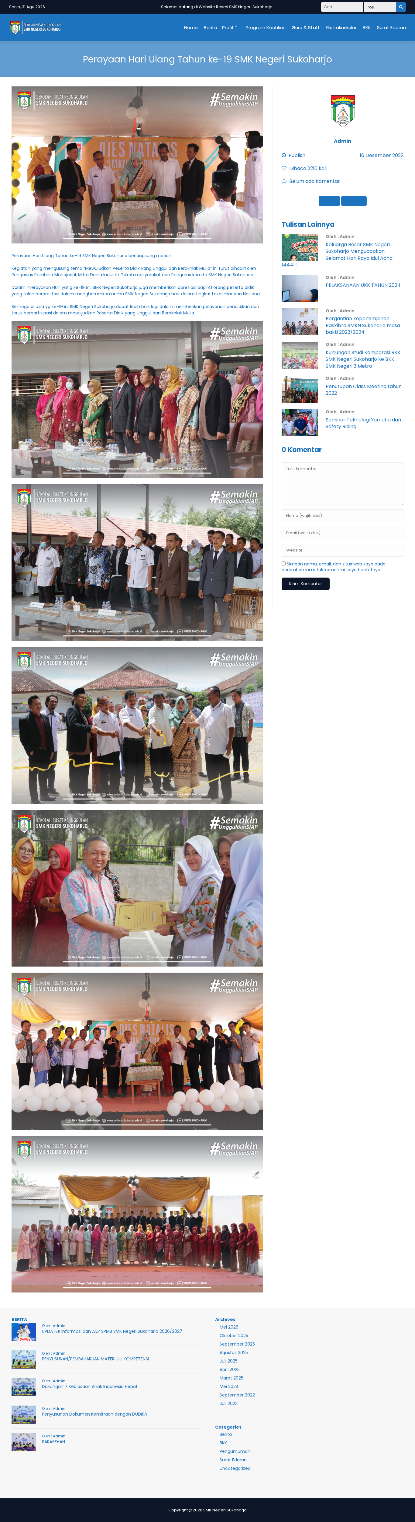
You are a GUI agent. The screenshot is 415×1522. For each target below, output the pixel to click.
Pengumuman (235, 1451)
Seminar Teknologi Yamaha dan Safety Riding (363, 423)
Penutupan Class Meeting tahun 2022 (364, 390)
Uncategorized (235, 1468)
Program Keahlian (266, 27)
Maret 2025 (231, 1378)
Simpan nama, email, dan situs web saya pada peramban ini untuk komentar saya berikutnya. (334, 567)
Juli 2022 (229, 1403)
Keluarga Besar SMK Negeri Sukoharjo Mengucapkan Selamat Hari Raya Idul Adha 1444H (337, 254)
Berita (210, 27)
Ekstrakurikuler (341, 27)
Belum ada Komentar (314, 181)
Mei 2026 (229, 1327)
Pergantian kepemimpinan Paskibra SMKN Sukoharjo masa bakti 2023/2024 (363, 325)
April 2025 (230, 1369)
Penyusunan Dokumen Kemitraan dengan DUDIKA (94, 1414)
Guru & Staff (306, 27)
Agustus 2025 (234, 1352)
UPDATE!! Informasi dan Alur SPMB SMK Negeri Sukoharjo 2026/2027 (112, 1331)
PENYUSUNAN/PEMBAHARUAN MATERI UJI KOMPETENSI (95, 1359)
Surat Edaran (391, 27)
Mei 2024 (229, 1386)
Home (191, 27)
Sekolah (354, 201)
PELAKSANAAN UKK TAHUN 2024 (363, 285)
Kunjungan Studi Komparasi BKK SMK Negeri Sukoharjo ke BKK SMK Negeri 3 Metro (363, 359)
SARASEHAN (53, 1442)
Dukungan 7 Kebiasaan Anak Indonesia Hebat (90, 1386)
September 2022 (237, 1395)
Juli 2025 (229, 1361)
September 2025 (237, 1344)
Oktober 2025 (234, 1336)
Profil (227, 27)
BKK (367, 27)
